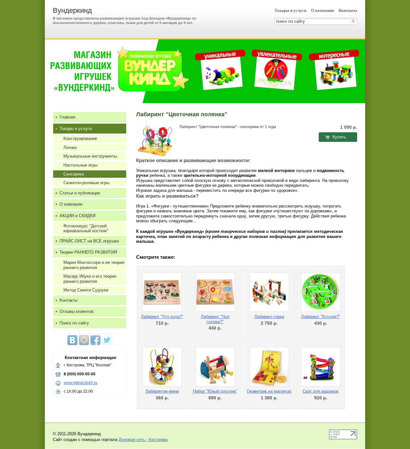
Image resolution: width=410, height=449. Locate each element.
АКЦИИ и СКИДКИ (77, 215)
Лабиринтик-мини (162, 391)
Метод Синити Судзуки (85, 290)
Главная (67, 117)
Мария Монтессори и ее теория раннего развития (93, 265)
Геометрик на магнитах (269, 391)
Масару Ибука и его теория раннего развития (89, 279)
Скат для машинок (321, 391)
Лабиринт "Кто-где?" (320, 316)
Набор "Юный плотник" (215, 391)
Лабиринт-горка (269, 316)
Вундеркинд (72, 10)
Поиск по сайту (74, 323)
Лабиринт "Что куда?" (162, 316)
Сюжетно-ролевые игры (86, 182)
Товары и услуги (290, 10)
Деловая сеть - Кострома (143, 439)
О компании (322, 10)
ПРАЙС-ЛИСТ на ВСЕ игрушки (89, 241)
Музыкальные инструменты (90, 156)
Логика (70, 147)
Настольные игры (80, 165)
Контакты (348, 10)
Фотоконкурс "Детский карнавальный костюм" (85, 228)
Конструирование (80, 138)
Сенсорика (73, 174)
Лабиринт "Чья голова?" (215, 319)
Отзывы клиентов (77, 311)
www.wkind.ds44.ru (80, 382)
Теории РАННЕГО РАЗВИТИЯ (88, 252)
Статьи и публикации (80, 193)
